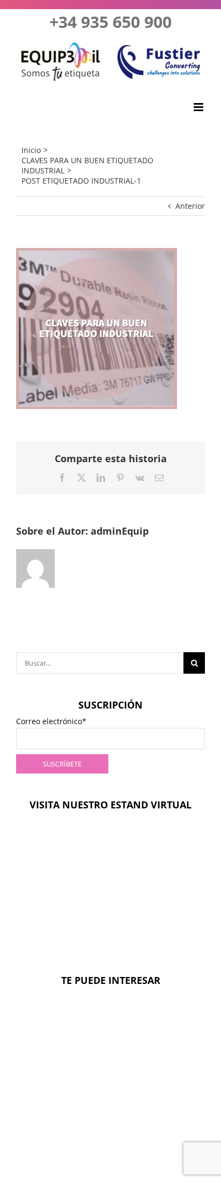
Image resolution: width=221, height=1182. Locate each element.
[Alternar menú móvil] (199, 107)
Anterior (190, 206)
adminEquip (120, 530)
